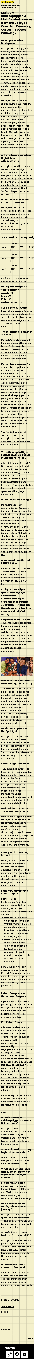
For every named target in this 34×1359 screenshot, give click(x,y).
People (4, 1311)
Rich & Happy (8, 2)
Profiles (4, 5)
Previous (5, 1329)
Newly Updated (14, 5)
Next (30, 1338)
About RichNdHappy (8, 8)
